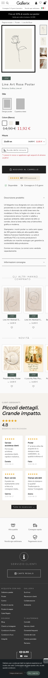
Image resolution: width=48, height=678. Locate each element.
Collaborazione (29, 601)
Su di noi (27, 592)
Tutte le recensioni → (24, 507)
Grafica (12, 88)
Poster (3, 596)
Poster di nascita (7, 605)
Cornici (3, 601)
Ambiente (27, 605)
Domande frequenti (31, 630)
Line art (19, 88)
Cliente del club (29, 635)
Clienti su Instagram (8, 626)
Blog (3, 622)
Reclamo (27, 643)
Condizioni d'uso (7, 635)
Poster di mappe (7, 609)
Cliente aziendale (30, 639)
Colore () (8, 117)
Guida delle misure (16, 150)
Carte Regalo (26, 573)
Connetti (27, 622)
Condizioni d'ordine (8, 630)
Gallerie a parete (7, 592)
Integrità (4, 639)
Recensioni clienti (30, 596)
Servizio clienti (29, 626)
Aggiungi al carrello (26, 170)
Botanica (5, 88)
